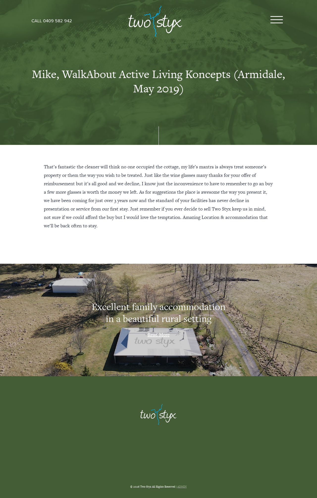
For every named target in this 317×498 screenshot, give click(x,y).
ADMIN (182, 487)
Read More (159, 334)
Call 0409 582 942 (51, 21)
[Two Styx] (155, 21)
